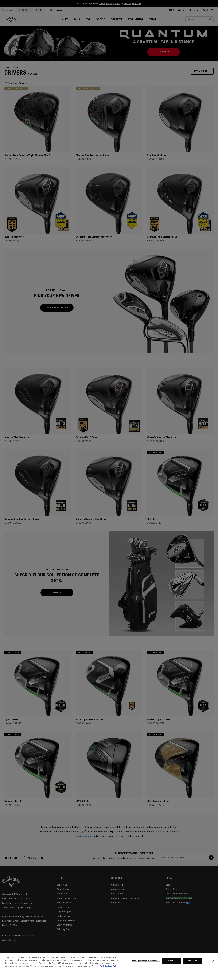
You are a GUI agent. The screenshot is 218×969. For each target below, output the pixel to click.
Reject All (171, 961)
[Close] (213, 960)
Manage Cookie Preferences (146, 961)
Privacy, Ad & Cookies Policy (105, 966)
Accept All (192, 961)
